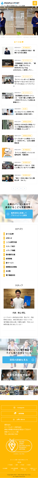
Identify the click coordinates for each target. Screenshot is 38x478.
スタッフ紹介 (10, 246)
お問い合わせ (21, 419)
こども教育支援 (11, 242)
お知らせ (9, 238)
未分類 (8, 271)
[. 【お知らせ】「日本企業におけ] (21, 392)
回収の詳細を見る (19, 360)
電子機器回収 (10, 275)
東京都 (19, 462)
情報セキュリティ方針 (24, 469)
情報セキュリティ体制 (33, 469)
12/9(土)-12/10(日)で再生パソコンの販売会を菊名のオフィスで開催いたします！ (25, 127)
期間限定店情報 (11, 267)
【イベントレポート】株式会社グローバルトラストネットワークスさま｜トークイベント (24, 83)
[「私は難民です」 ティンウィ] (21, 388)
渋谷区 (29, 464)
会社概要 (5, 468)
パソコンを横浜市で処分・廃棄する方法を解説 (25, 51)
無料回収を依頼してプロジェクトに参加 (19, 214)
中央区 (22, 464)
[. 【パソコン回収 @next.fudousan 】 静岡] (35, 392)
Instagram (20, 407)
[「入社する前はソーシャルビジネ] (31, 388)
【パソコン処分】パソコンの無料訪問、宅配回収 (25, 154)
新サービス (10, 263)
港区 (17, 464)
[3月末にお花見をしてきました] (35, 388)
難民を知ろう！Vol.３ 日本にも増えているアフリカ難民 (25, 166)
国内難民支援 (10, 254)
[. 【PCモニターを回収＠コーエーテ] (16, 392)
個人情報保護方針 (14, 469)
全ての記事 (10, 234)
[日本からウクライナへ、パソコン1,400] (7, 388)
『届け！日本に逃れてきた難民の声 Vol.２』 (25, 179)
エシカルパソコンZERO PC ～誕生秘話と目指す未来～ (24, 113)
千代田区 (10, 464)
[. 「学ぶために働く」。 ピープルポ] (7, 392)
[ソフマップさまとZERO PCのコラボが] (12, 388)
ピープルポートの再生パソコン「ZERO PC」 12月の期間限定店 (25, 141)
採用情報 (9, 259)
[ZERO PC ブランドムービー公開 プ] (26, 388)
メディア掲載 (10, 250)
